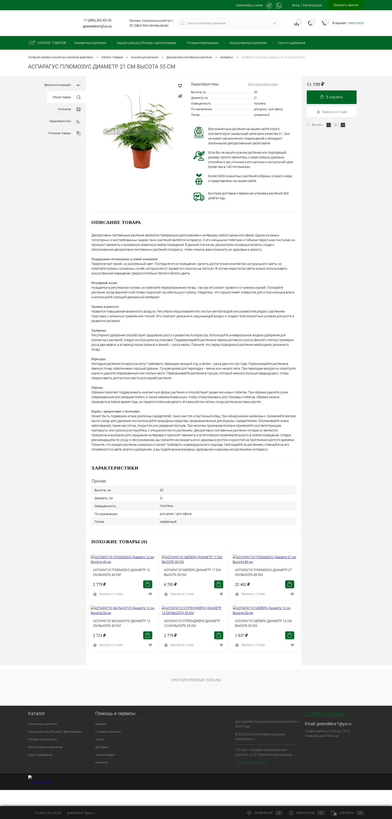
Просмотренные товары (196, 680)
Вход (295, 5)
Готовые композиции (42, 739)
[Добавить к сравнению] (180, 96)
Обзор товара (62, 97)
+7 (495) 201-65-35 (97, 20)
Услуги (99, 739)
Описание (64, 109)
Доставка (101, 747)
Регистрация (312, 5)
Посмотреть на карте (250, 762)
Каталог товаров (52, 43)
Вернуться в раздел (57, 85)
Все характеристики (263, 84)
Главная (100, 724)
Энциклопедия (105, 754)
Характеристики (60, 121)
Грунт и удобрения (40, 754)
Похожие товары (59, 133)
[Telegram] (269, 5)
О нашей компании (108, 731)
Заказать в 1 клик (111, 594)
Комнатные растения (42, 724)
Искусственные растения (45, 747)
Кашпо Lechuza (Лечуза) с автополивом (55, 731)
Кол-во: (318, 124)
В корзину (334, 97)
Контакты (101, 762)
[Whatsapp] (279, 5)
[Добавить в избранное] (180, 86)
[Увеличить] (138, 132)
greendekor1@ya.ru (97, 26)
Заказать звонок (345, 5)
